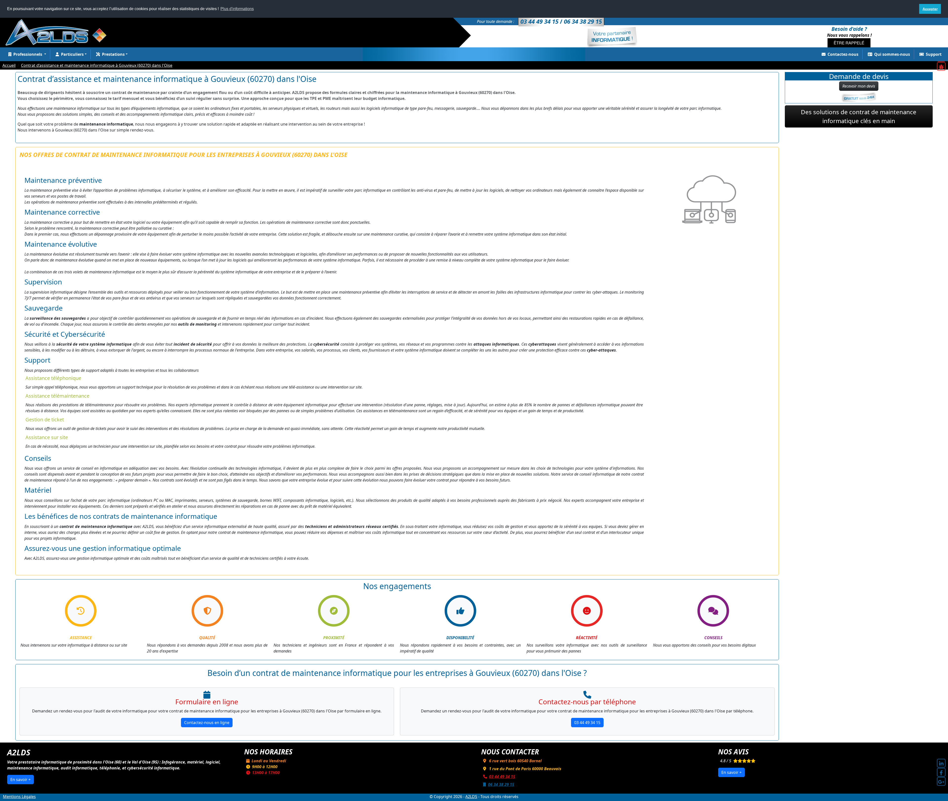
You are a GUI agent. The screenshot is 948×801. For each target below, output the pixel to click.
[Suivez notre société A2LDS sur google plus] (941, 781)
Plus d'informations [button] (237, 9)
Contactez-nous (843, 54)
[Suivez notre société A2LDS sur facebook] (941, 772)
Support (934, 54)
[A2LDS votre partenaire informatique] (58, 32)
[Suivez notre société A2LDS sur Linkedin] (941, 763)
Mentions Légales (19, 796)
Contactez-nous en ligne (206, 722)
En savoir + (20, 779)
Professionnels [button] (28, 54)
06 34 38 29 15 (501, 784)
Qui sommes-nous (892, 54)
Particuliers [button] (72, 54)
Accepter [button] (930, 9)
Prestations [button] (113, 54)
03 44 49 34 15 (587, 722)
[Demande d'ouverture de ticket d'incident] (941, 66)
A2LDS (471, 796)
